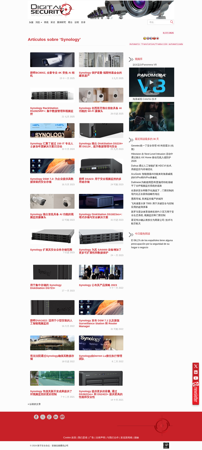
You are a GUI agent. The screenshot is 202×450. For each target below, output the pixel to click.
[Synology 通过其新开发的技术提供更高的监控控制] (52, 378)
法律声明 (100, 437)
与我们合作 (113, 437)
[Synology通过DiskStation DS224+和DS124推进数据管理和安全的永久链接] (101, 130)
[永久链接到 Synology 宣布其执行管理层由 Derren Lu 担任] (101, 342)
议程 (77, 22)
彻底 (46, 22)
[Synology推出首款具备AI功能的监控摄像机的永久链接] (52, 201)
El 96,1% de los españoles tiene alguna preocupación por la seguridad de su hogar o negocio (152, 244)
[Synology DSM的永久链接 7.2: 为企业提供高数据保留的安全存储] (52, 165)
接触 (136, 437)
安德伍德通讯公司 (60, 445)
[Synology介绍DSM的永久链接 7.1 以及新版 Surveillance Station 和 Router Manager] (101, 307)
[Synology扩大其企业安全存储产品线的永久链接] (52, 236)
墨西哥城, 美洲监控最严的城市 (147, 198)
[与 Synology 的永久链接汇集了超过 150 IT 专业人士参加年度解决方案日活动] (52, 130)
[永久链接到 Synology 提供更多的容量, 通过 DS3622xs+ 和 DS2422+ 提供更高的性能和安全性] (101, 378)
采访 (53, 22)
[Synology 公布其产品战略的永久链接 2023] (101, 272)
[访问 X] (195, 366)
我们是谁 (82, 437)
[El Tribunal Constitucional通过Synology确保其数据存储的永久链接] (52, 342)
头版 (31, 21)
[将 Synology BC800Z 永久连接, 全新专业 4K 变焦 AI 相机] (52, 59)
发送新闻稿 (126, 437)
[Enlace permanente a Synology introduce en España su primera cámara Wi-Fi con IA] (101, 95)
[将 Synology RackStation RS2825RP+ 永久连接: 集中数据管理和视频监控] (52, 95)
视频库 (138, 59)
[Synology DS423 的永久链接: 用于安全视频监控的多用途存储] (101, 165)
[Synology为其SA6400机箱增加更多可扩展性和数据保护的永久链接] (101, 236)
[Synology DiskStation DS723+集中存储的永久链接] (52, 272)
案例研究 (61, 22)
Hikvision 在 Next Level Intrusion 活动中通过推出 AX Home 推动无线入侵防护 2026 (152, 157)
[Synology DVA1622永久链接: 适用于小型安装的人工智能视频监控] (52, 307)
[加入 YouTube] (195, 378)
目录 (83, 22)
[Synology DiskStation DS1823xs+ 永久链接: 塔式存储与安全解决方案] (101, 201)
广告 (91, 437)
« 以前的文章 (34, 404)
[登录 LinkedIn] (195, 372)
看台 (70, 22)
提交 (172, 22)
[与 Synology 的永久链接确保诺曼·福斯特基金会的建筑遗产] (101, 59)
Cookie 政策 (69, 437)
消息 (38, 22)
